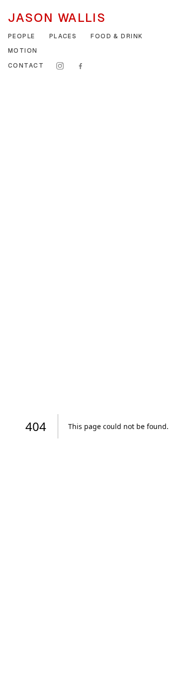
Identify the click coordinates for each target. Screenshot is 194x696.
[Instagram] (60, 66)
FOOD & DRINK (117, 36)
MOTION (23, 51)
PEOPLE (21, 36)
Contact (26, 66)
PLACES (63, 36)
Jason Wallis (57, 17)
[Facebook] (80, 66)
